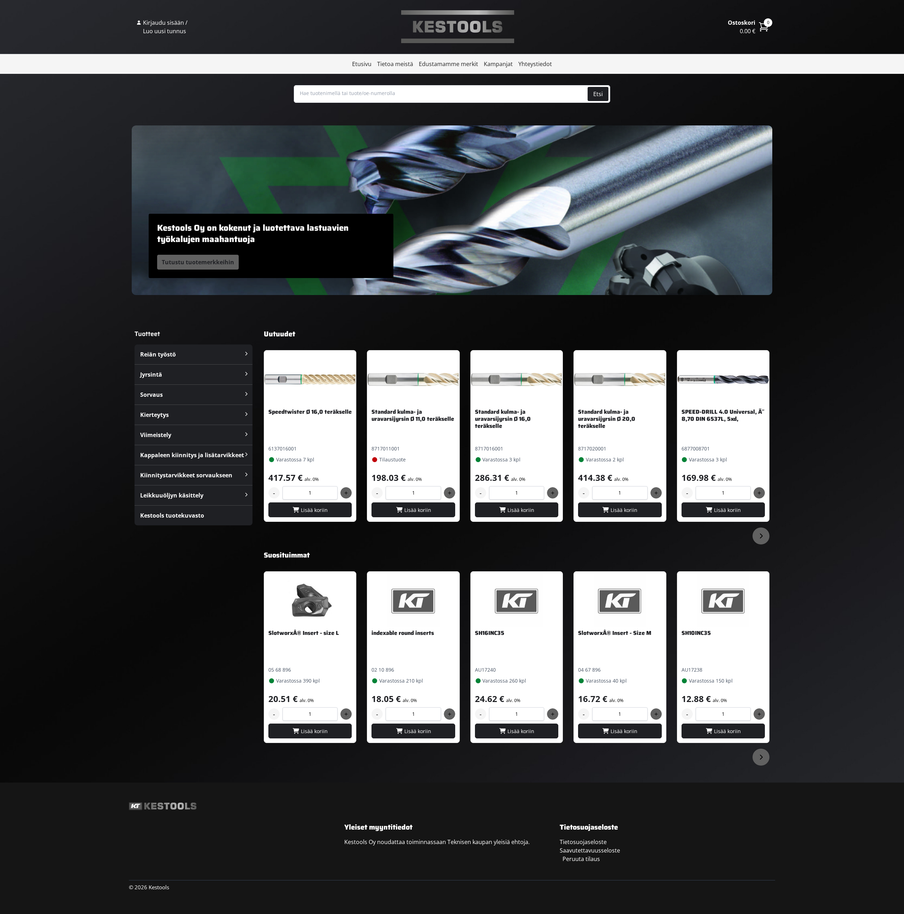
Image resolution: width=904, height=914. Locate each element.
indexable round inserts (402, 633)
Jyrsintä (151, 374)
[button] (761, 535)
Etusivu (361, 64)
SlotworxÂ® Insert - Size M (614, 633)
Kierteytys (154, 415)
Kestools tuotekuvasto (172, 515)
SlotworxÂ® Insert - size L (303, 633)
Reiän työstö (158, 354)
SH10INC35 (696, 633)
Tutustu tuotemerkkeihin (198, 262)
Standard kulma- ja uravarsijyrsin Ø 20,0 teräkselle (606, 418)
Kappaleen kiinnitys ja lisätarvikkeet (192, 455)
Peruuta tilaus (581, 859)
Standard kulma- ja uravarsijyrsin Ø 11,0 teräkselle (412, 415)
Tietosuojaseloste (583, 842)
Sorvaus (151, 395)
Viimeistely (155, 435)
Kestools (457, 26)
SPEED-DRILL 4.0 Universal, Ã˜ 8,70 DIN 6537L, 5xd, (723, 415)
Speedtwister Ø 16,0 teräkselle (310, 411)
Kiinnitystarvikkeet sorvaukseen (186, 475)
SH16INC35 (489, 633)
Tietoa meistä (395, 64)
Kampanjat (498, 64)
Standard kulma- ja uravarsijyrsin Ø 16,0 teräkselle (503, 418)
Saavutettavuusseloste (590, 850)
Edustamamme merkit (448, 64)
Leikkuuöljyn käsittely (171, 495)
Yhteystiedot (535, 64)
